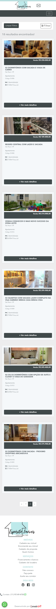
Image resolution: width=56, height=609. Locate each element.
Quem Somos (28, 552)
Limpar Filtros (11, 26)
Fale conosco (28, 570)
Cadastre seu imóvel (28, 543)
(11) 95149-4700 (17, 595)
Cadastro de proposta (28, 549)
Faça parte (28, 573)
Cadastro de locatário (28, 563)
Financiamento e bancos (28, 560)
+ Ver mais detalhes (28, 105)
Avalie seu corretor (28, 576)
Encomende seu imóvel (28, 546)
